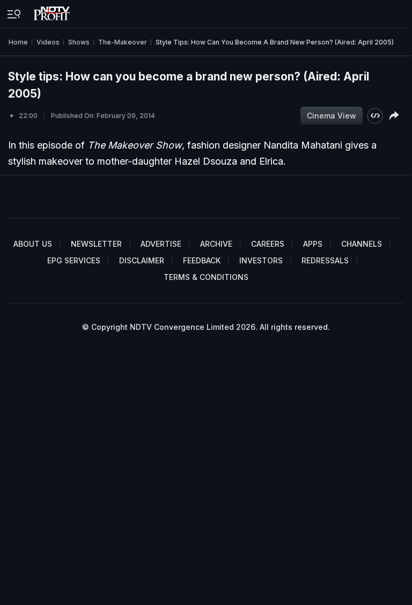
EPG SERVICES (73, 260)
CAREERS (267, 243)
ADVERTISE (161, 243)
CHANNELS (361, 243)
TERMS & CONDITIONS (206, 277)
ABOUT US (32, 243)
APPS (312, 243)
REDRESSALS (325, 260)
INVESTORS (261, 260)
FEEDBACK (201, 260)
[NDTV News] (52, 10)
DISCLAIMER (141, 260)
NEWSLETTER (96, 243)
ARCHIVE (216, 243)
